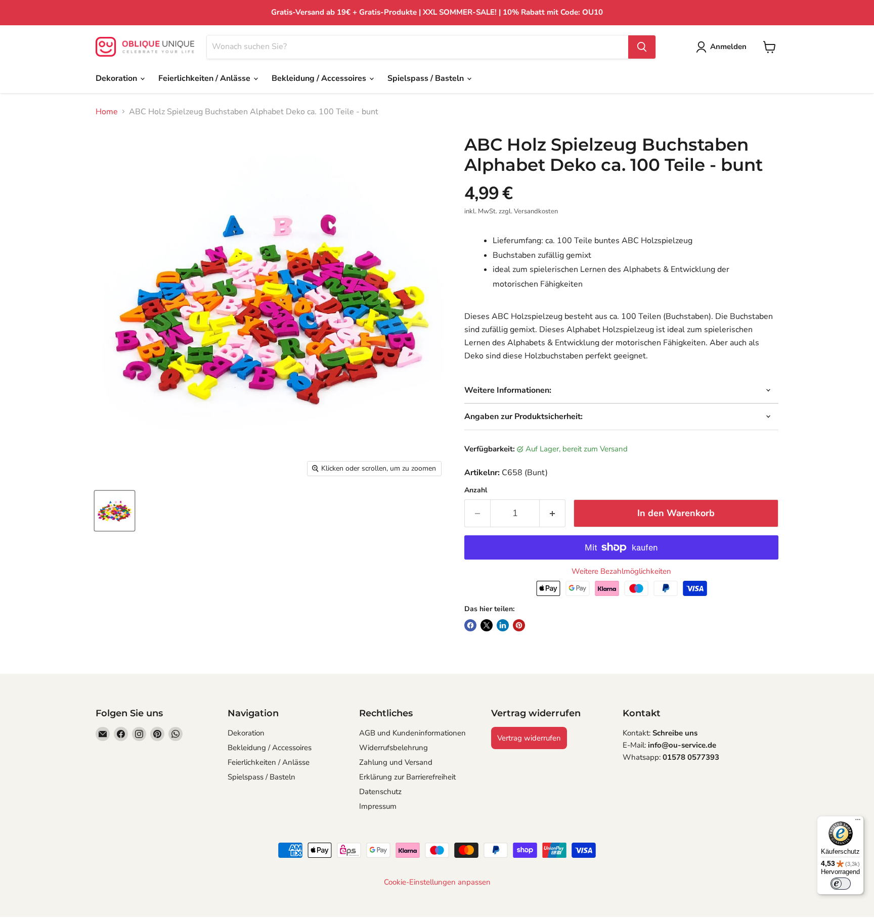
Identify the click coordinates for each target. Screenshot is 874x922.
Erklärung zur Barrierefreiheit (407, 777)
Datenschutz (380, 792)
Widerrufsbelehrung (393, 748)
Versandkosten (536, 211)
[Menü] (858, 822)
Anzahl (475, 490)
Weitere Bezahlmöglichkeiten (621, 571)
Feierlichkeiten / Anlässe (205, 78)
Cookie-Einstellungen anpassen (437, 882)
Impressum (378, 806)
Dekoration (117, 78)
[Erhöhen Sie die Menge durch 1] (552, 513)
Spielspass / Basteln (426, 78)
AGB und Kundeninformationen (412, 733)
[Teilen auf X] (486, 625)
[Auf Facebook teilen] (470, 625)
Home (107, 111)
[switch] (841, 884)
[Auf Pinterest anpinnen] (519, 625)
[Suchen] (642, 47)
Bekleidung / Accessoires (320, 78)
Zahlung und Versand (395, 762)
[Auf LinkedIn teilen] (503, 625)
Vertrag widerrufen (529, 738)
